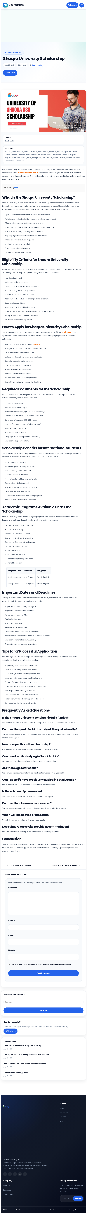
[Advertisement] (43, 26)
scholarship (66, 332)
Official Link (10, 1031)
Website (11, 950)
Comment (12, 888)
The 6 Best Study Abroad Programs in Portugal (23, 1045)
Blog (61, 1121)
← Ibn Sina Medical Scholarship (18, 865)
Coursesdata (37, 65)
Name (11, 920)
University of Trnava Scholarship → (67, 865)
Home (62, 1108)
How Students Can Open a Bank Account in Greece (25, 1063)
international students (28, 172)
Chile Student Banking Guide (16, 1072)
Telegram (72, 5)
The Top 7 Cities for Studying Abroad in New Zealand (26, 1054)
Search (43, 1010)
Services (63, 1117)
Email (11, 935)
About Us (6, 1185)
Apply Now (10, 73)
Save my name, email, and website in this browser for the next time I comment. (41, 965)
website (36, 344)
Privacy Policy (8, 1194)
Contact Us (7, 1190)
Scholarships (64, 1112)
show (16, 188)
